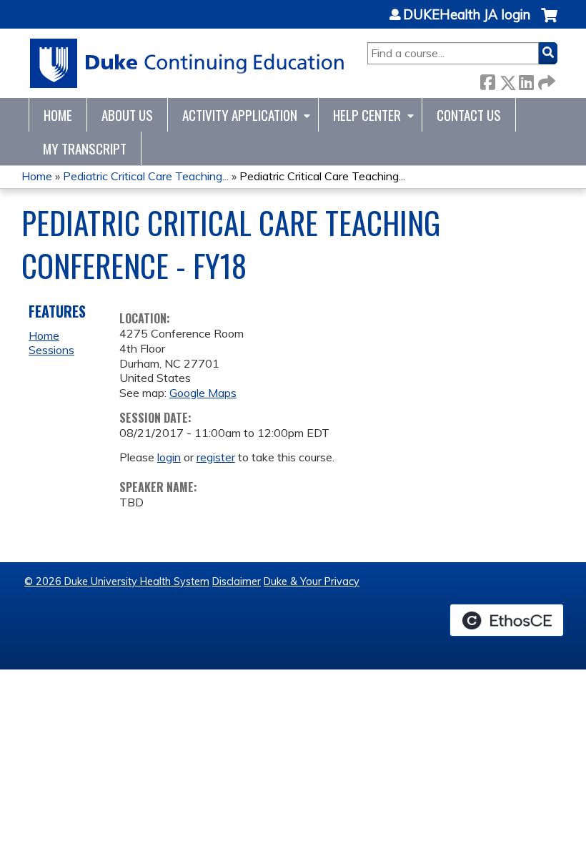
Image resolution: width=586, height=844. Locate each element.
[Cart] (549, 22)
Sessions (51, 350)
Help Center (367, 114)
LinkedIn (526, 80)
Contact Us (469, 114)
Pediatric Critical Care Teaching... (146, 176)
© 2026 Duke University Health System (116, 581)
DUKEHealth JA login (466, 15)
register (216, 457)
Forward (545, 80)
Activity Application (239, 114)
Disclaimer (236, 581)
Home (58, 114)
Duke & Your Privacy (311, 581)
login (169, 457)
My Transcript (84, 148)
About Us (127, 114)
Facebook (487, 80)
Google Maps (203, 393)
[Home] (188, 63)
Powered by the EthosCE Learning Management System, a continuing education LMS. (507, 620)
